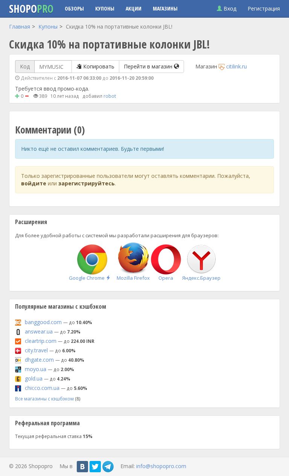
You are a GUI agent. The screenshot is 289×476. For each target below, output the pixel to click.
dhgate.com (39, 359)
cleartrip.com (40, 340)
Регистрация (264, 8)
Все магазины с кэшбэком (44, 399)
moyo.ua (35, 369)
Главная (19, 26)
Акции (133, 8)
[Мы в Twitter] (95, 466)
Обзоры (74, 8)
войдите (33, 183)
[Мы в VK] (82, 466)
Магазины (165, 8)
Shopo (31, 9)
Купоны (104, 8)
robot (109, 96)
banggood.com (43, 322)
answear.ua (39, 331)
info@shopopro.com (161, 465)
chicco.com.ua (42, 387)
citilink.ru (236, 66)
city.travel (36, 350)
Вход (229, 8)
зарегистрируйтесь (86, 183)
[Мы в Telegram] (108, 466)
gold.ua (34, 378)
